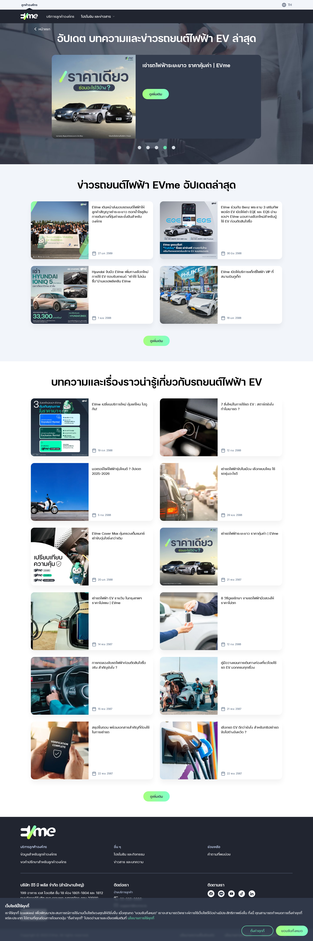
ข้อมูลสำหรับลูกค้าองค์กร (38, 854)
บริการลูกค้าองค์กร (60, 16)
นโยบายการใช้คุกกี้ (141, 917)
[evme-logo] (29, 16)
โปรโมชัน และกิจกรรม (129, 854)
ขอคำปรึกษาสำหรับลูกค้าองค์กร (43, 861)
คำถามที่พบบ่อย (219, 854)
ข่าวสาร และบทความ (129, 861)
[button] (287, 5)
